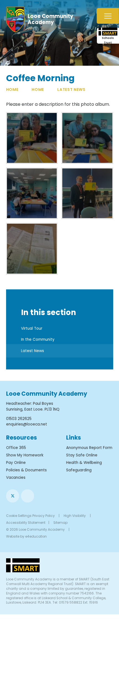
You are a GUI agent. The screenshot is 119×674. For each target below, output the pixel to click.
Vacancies (15, 477)
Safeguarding (79, 470)
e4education (36, 536)
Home (12, 89)
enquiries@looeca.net (26, 424)
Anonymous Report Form (89, 447)
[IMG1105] (32, 249)
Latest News (71, 89)
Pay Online (16, 462)
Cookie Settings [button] (19, 516)
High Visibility (75, 516)
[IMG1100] (87, 193)
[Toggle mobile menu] (108, 16)
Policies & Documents (26, 470)
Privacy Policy (43, 516)
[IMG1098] (32, 138)
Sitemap (60, 522)
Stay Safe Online (81, 455)
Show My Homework (24, 455)
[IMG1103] (32, 193)
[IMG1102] (87, 138)
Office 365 (16, 447)
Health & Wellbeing (84, 462)
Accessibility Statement (25, 522)
